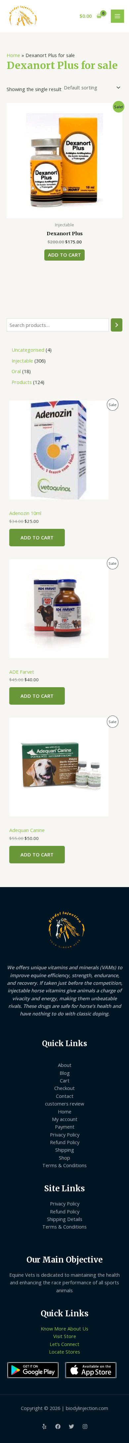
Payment (64, 1126)
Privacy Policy (64, 1134)
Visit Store (64, 1336)
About (64, 1065)
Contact (64, 1096)
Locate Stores (64, 1351)
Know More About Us (64, 1328)
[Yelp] (44, 1426)
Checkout (64, 1088)
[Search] (116, 325)
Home (13, 55)
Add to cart (37, 537)
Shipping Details (64, 1219)
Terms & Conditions (64, 1165)
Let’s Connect (64, 1344)
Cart (64, 1080)
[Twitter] (71, 1426)
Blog (65, 1073)
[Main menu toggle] (117, 16)
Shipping (64, 1149)
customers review (64, 1103)
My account (64, 1119)
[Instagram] (85, 1426)
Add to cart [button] (64, 254)
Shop (64, 1157)
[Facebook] (58, 1426)
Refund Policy (64, 1142)
